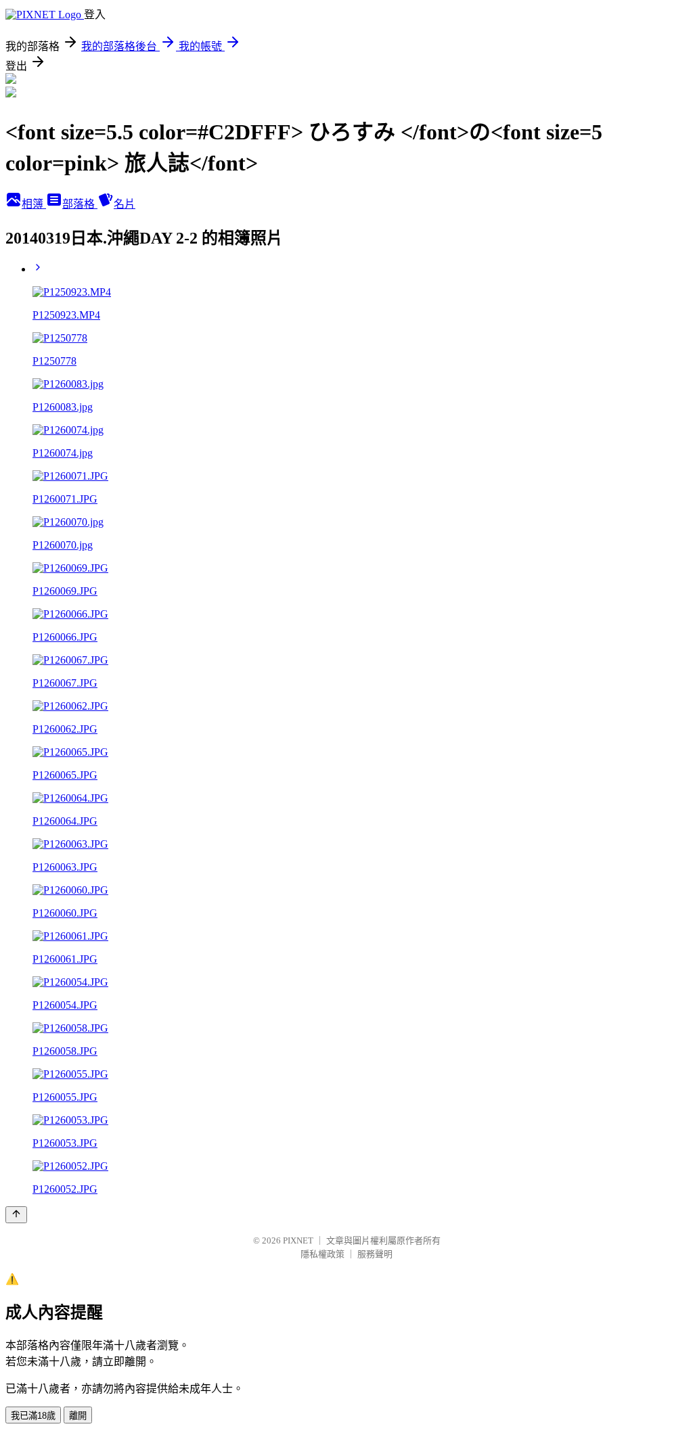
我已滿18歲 (33, 1416)
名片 (124, 204)
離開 (78, 1416)
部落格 (79, 204)
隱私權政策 (322, 1254)
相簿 (34, 204)
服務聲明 (375, 1254)
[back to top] (16, 1214)
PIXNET (298, 1240)
